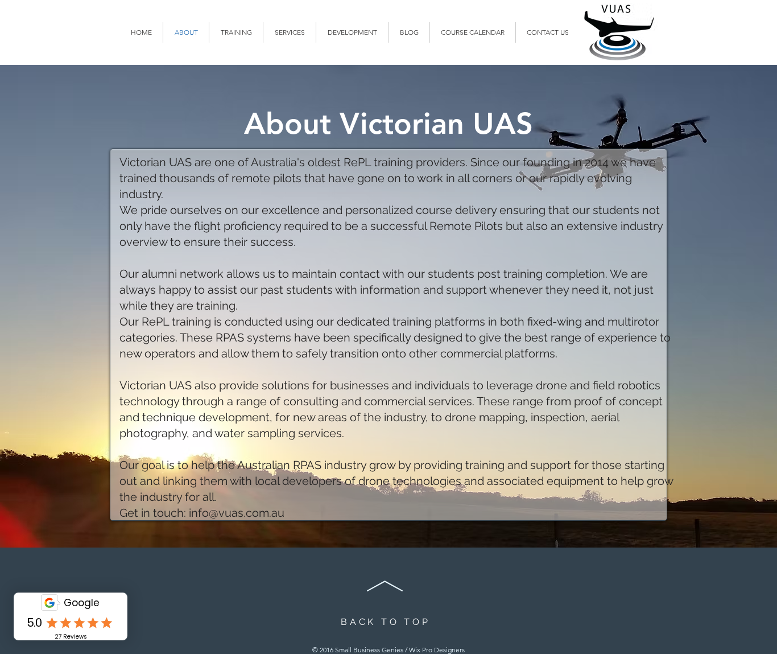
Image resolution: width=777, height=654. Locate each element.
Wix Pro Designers (437, 649)
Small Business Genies (369, 649)
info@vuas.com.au (236, 513)
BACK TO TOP (386, 621)
